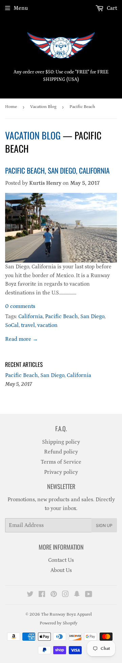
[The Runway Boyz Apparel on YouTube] (88, 595)
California (30, 316)
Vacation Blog (43, 106)
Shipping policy (61, 442)
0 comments (20, 306)
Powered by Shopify (59, 623)
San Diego (92, 316)
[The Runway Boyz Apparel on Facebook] (41, 595)
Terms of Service (61, 462)
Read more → (21, 339)
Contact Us (61, 560)
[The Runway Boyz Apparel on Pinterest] (53, 595)
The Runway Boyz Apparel (66, 614)
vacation (47, 325)
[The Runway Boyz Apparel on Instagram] (65, 595)
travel (28, 325)
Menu (21, 8)
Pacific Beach (61, 316)
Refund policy (61, 452)
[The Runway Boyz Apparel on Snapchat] (77, 595)
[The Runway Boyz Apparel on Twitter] (30, 595)
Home (11, 106)
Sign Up (104, 525)
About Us (61, 570)
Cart (111, 8)
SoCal (12, 325)
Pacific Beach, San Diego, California (57, 170)
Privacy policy (61, 472)
